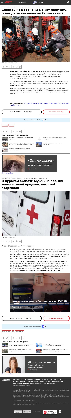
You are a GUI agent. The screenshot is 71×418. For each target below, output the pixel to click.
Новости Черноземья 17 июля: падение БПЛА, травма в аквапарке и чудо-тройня (55, 350)
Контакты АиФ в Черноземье (32, 379)
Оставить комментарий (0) (56, 111)
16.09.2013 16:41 (5, 7)
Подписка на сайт (47, 379)
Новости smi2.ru (7, 173)
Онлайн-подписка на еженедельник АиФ (39, 381)
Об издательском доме (19, 381)
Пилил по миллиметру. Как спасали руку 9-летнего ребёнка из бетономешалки (21, 344)
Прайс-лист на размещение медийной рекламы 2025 (27, 383)
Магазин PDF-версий (57, 381)
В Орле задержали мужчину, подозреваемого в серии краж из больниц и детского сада (21, 143)
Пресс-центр (57, 379)
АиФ (14, 237)
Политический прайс (49, 383)
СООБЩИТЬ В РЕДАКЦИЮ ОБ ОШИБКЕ (22, 385)
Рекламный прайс (18, 379)
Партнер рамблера (37, 411)
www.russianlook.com (11, 62)
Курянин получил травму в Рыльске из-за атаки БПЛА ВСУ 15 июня (39, 302)
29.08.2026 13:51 (6, 178)
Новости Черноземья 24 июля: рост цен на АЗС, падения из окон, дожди (20, 350)
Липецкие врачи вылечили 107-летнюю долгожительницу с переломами (53, 344)
